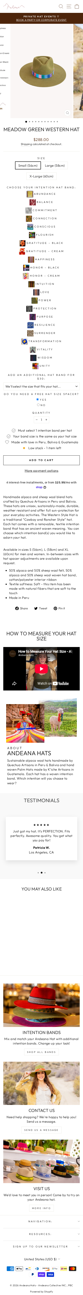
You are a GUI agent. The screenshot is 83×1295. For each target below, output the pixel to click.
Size (41, 158)
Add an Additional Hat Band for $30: (41, 376)
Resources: (40, 1234)
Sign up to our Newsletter (40, 1246)
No (43, 405)
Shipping (26, 144)
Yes (43, 399)
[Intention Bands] (41, 1005)
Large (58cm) (55, 165)
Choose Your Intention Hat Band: (41, 187)
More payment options (41, 470)
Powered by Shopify (41, 1291)
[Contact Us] (41, 1083)
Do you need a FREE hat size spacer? (41, 394)
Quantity (41, 412)
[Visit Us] (41, 1161)
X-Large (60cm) (41, 176)
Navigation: (40, 1221)
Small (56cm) (28, 165)
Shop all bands (41, 1052)
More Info (41, 1208)
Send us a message (41, 1130)
